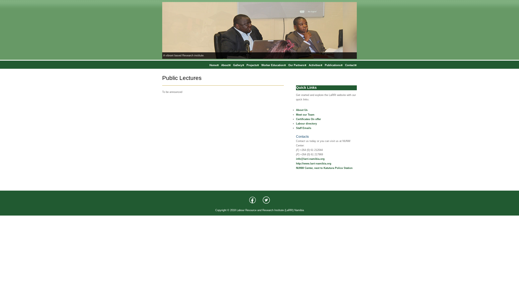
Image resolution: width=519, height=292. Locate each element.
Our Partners (296, 65)
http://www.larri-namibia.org (313, 163)
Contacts (302, 136)
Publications (333, 65)
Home (213, 65)
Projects (252, 65)
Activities (314, 65)
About (225, 65)
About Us (302, 110)
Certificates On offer (308, 119)
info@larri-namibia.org (310, 158)
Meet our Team (305, 114)
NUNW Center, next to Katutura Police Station (324, 168)
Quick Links (306, 88)
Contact (350, 65)
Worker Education (272, 65)
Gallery (237, 65)
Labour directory (306, 123)
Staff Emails (303, 128)
